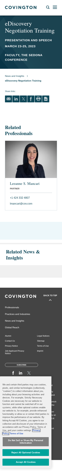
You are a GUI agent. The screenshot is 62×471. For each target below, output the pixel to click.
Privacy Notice (11, 346)
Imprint (40, 351)
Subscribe (21, 365)
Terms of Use (43, 346)
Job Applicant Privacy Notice (14, 352)
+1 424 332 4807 (20, 197)
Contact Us (10, 341)
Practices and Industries (17, 314)
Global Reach (12, 327)
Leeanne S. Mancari (25, 183)
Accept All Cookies (26, 462)
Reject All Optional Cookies (25, 452)
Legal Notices (43, 336)
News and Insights (14, 76)
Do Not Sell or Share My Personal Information (25, 441)
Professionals (12, 307)
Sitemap (40, 341)
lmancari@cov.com (21, 203)
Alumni (8, 336)
